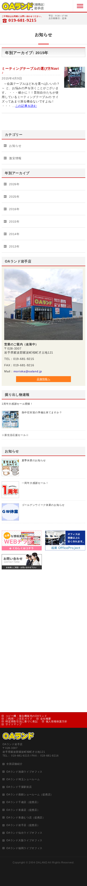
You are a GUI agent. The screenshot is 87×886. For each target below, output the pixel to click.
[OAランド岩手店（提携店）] (23, 7)
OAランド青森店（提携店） (23, 809)
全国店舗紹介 (14, 763)
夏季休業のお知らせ (34, 460)
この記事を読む (26, 106)
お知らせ (15, 145)
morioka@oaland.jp (28, 371)
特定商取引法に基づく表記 (21, 721)
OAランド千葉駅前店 (19, 786)
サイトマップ (13, 724)
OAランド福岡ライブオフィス (24, 848)
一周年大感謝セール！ (35, 483)
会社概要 (45, 718)
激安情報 (15, 158)
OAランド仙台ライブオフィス (24, 832)
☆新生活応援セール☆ (15, 435)
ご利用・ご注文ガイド (18, 718)
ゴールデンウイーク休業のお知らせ (43, 505)
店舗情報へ (43, 379)
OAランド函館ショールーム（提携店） (29, 794)
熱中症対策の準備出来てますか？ (42, 412)
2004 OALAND (38, 862)
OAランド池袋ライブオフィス (24, 771)
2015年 (14, 221)
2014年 (14, 234)
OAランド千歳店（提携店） (23, 802)
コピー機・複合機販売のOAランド (26, 716)
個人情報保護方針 (56, 721)
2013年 (14, 246)
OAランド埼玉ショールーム (23, 779)
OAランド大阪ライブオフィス (24, 840)
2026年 (14, 184)
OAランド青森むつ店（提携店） (25, 817)
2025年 (14, 196)
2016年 (14, 209)
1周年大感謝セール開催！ (17, 403)
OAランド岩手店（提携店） (23, 825)
